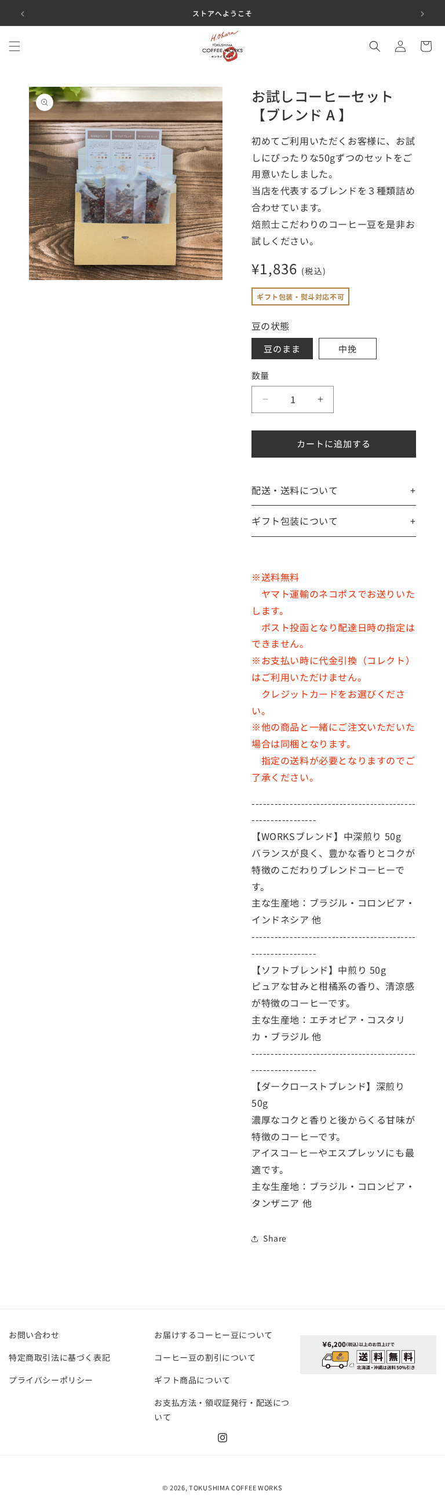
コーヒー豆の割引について (205, 1357)
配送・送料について (294, 490)
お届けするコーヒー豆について (213, 1334)
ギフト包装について (294, 521)
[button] (14, 46)
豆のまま (282, 348)
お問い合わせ (34, 1334)
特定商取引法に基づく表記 (59, 1357)
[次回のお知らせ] (422, 12)
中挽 (347, 348)
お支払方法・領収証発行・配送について (222, 1410)
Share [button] (275, 1238)
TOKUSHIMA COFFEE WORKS (235, 1487)
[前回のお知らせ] (22, 12)
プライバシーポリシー (51, 1380)
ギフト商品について (192, 1380)
